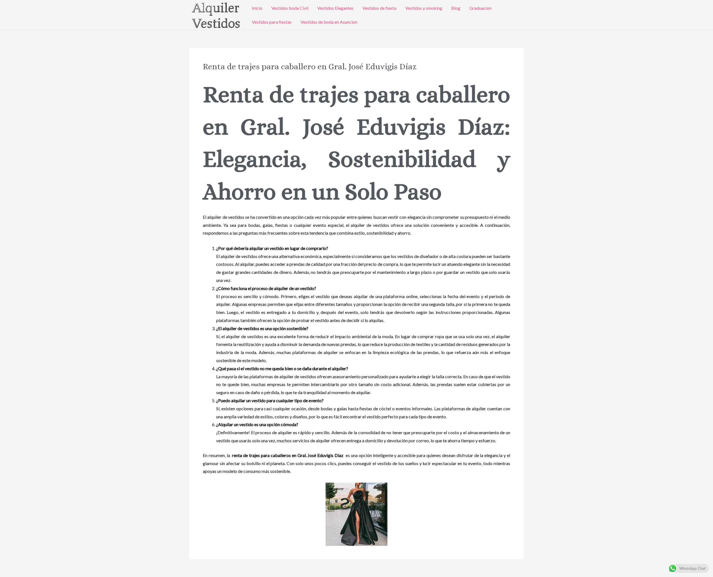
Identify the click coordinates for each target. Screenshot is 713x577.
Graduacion (480, 8)
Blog (455, 8)
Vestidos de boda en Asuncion (329, 21)
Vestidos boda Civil (289, 8)
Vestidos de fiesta (379, 8)
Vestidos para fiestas (272, 21)
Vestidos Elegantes (335, 8)
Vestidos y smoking (423, 8)
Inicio (257, 8)
